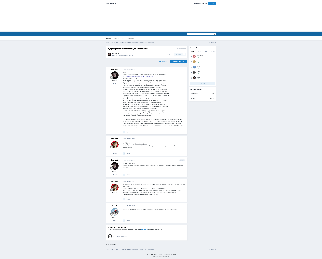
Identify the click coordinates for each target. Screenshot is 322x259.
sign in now (144, 229)
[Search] (214, 34)
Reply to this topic (178, 61)
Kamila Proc (200, 55)
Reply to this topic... (122, 236)
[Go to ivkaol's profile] (115, 212)
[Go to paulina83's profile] (194, 61)
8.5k (115, 153)
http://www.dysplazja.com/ (140, 144)
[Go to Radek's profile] (194, 72)
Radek (198, 71)
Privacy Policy (158, 254)
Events (139, 34)
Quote (128, 132)
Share (170, 54)
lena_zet (116, 53)
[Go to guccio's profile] (194, 67)
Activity (116, 34)
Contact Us (167, 254)
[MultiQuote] (124, 132)
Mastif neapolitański (127, 55)
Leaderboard (125, 34)
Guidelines (116, 38)
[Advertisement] (161, 19)
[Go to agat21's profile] (194, 77)
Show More (203, 83)
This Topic (207, 34)
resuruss (114, 139)
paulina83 (199, 61)
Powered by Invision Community (161, 256)
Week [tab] (192, 51)
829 (115, 83)
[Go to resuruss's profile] (115, 144)
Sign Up (212, 3)
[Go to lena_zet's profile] (109, 54)
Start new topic (163, 61)
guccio (198, 66)
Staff (123, 38)
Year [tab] (206, 51)
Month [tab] (199, 51)
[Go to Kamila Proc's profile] (194, 56)
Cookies (173, 254)
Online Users (131, 38)
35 (115, 220)
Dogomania (111, 3)
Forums (108, 38)
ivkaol (114, 206)
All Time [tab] (213, 51)
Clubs (132, 34)
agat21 (198, 77)
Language (149, 254)
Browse (110, 34)
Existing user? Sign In (200, 3)
